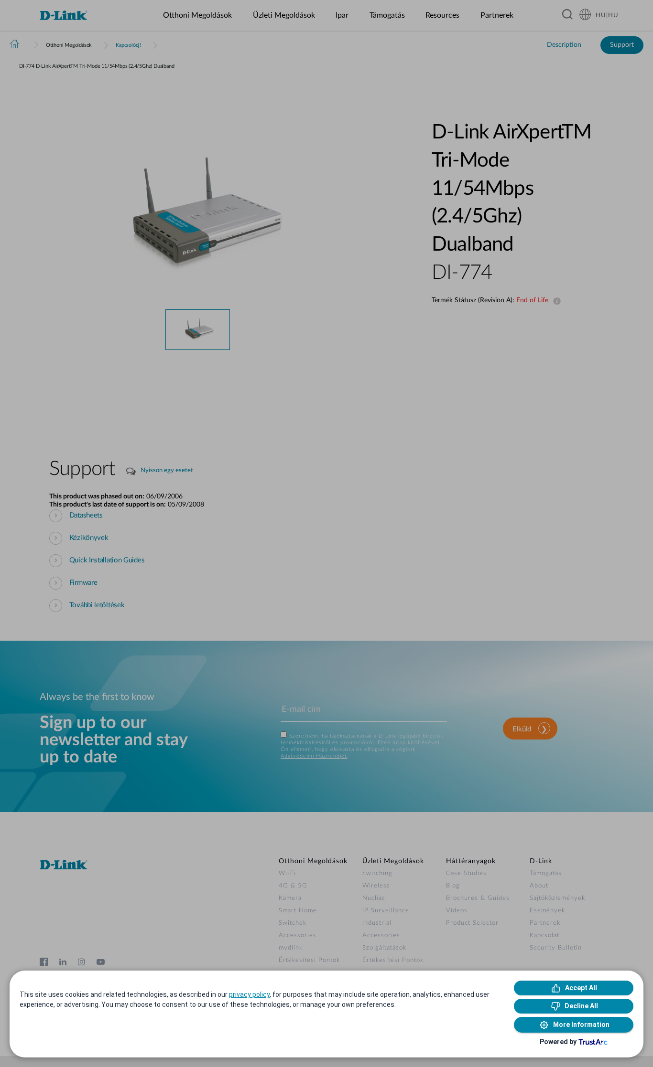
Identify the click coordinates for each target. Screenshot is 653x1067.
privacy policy (249, 994)
